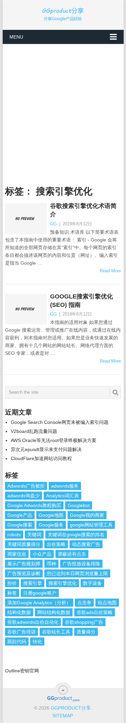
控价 (12, 583)
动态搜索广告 (86, 544)
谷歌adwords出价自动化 (32, 622)
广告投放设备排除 (81, 563)
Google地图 (51, 515)
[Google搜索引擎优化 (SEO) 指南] (26, 309)
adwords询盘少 (23, 495)
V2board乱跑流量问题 (34, 431)
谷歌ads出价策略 (95, 612)
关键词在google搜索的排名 (76, 534)
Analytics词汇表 (62, 495)
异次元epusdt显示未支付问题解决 (46, 449)
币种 (51, 563)
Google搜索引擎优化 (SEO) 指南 (81, 300)
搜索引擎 (32, 583)
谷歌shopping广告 (84, 622)
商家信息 (16, 554)
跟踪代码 (16, 641)
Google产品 (19, 515)
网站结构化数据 (53, 612)
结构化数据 (19, 612)
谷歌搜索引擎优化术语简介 (83, 210)
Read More (110, 270)
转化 (37, 641)
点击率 (84, 602)
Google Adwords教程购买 (34, 505)
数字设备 (92, 583)
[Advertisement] (63, 110)
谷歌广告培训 (21, 631)
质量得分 (86, 631)
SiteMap (62, 715)
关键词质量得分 (23, 544)
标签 (12, 593)
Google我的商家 (87, 515)
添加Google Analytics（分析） (39, 602)
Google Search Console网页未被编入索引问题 (60, 422)
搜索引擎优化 (62, 583)
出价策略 (56, 544)
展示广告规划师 (23, 563)
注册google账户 (39, 593)
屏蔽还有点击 (72, 554)
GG (53, 223)
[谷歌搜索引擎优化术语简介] (26, 218)
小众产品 (42, 554)
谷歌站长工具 (56, 631)
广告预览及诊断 (23, 573)
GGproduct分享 (71, 708)
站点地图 (107, 602)
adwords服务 (65, 486)
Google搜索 (19, 524)
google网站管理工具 (91, 524)
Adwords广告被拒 (26, 486)
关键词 (34, 534)
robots (14, 534)
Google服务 (51, 524)
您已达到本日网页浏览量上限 (77, 573)
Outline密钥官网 (22, 670)
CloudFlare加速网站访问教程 (41, 458)
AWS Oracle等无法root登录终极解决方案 (53, 440)
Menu (16, 37)
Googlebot (79, 505)
